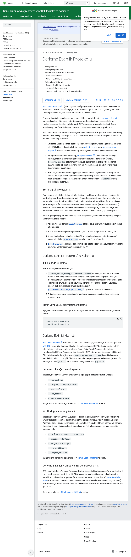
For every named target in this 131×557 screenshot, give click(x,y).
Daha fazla (47, 3)
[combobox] (77, 3)
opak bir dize (89, 147)
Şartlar (40, 552)
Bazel (45, 53)
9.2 (105, 100)
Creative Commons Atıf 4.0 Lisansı (82, 504)
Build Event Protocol (52, 106)
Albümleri (8, 16)
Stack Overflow (90, 541)
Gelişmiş (42, 16)
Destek (87, 529)
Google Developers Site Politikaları (79, 507)
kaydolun (54, 30)
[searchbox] (17, 25)
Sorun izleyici (89, 533)
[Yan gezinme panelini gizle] (30, 552)
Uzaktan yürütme (60, 16)
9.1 (109, 100)
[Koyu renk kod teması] (118, 318)
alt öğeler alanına (84, 155)
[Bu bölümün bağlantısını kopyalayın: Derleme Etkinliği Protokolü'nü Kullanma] (96, 256)
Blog (39, 529)
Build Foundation (49, 27)
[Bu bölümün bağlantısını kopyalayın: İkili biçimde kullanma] (69, 263)
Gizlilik (47, 552)
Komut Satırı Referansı (88, 403)
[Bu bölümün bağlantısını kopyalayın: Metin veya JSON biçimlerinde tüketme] (89, 305)
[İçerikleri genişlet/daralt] (55, 66)
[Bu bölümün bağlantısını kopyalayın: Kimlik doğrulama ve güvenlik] (77, 411)
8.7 (117, 100)
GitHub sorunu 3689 (69, 492)
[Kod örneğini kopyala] (121, 318)
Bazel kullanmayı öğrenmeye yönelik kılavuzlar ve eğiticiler (36, 11)
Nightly (99, 100)
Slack (86, 537)
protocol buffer (107, 118)
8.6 (121, 100)
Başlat (121, 35)
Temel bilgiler (25, 16)
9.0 (113, 100)
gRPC (45, 346)
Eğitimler (78, 16)
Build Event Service (51, 342)
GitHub (116, 3)
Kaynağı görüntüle (76, 100)
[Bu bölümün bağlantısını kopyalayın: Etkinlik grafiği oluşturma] (73, 189)
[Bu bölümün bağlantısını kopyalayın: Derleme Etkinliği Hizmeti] (77, 335)
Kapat (108, 35)
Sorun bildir (52, 100)
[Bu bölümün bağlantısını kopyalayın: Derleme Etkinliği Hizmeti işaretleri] (84, 369)
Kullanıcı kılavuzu (29, 3)
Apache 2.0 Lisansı (120, 504)
